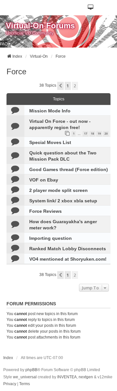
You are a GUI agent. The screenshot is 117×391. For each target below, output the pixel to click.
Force (16, 71)
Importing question (50, 238)
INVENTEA (67, 377)
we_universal (25, 377)
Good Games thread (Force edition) (68, 169)
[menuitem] (9, 384)
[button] (90, 8)
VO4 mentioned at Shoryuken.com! (68, 259)
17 (85, 133)
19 (99, 133)
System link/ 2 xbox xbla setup (63, 200)
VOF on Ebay (43, 179)
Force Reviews (45, 211)
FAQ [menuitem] (3, 44)
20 (106, 133)
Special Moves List (50, 142)
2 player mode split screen (58, 190)
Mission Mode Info (50, 110)
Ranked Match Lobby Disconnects (67, 248)
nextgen (86, 377)
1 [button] (68, 86)
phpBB (31, 370)
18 (92, 133)
